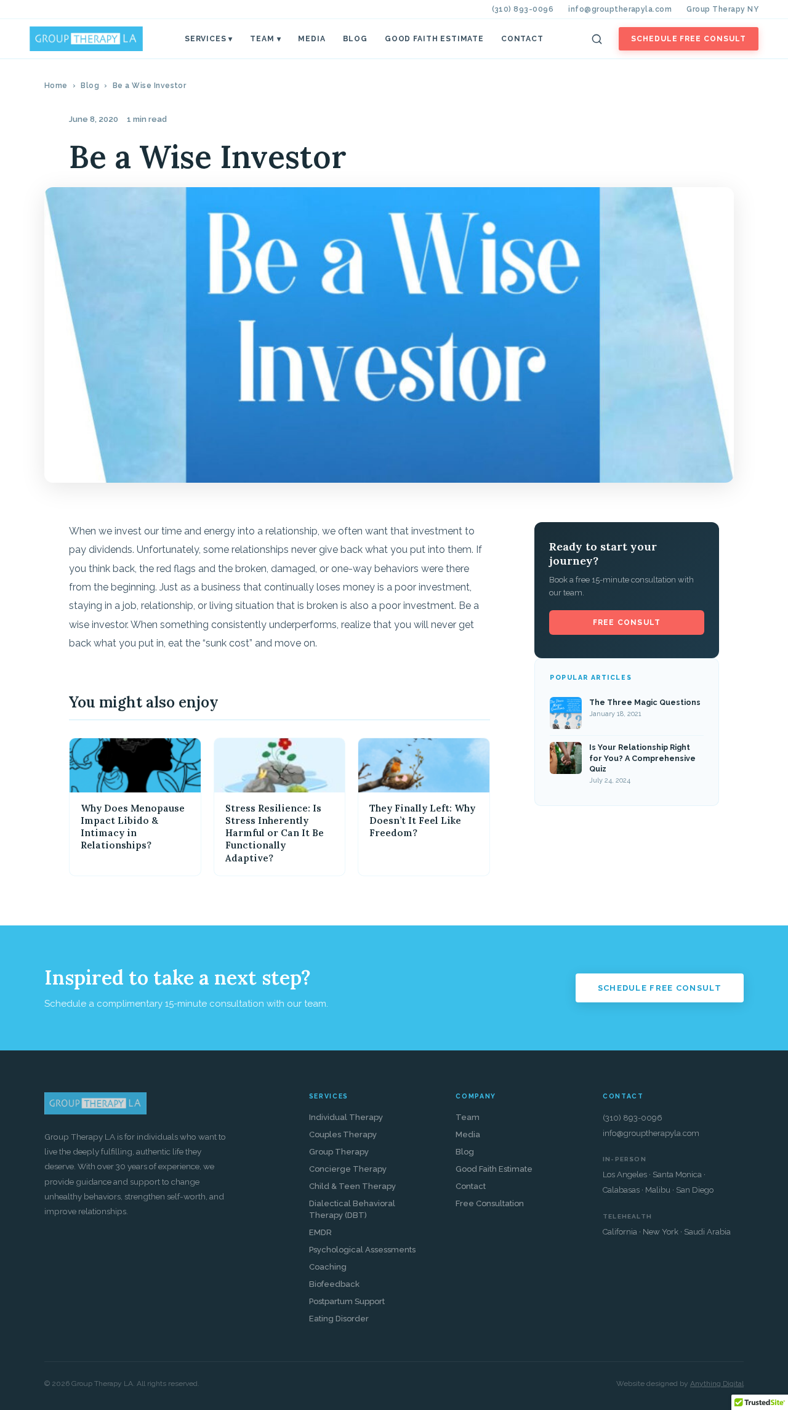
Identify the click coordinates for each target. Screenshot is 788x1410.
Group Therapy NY (722, 9)
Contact (522, 38)
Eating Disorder (339, 1318)
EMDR (320, 1232)
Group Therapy (339, 1151)
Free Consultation (490, 1203)
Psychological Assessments (362, 1249)
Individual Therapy (346, 1117)
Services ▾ (209, 38)
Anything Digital (717, 1383)
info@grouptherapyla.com (620, 9)
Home (56, 85)
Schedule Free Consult (688, 38)
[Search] (597, 38)
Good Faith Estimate (434, 38)
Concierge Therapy (348, 1169)
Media (311, 38)
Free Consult (627, 622)
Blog (355, 38)
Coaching (328, 1266)
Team (468, 1117)
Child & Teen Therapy (352, 1186)
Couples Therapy (343, 1134)
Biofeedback (334, 1284)
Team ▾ (265, 38)
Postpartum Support (347, 1301)
